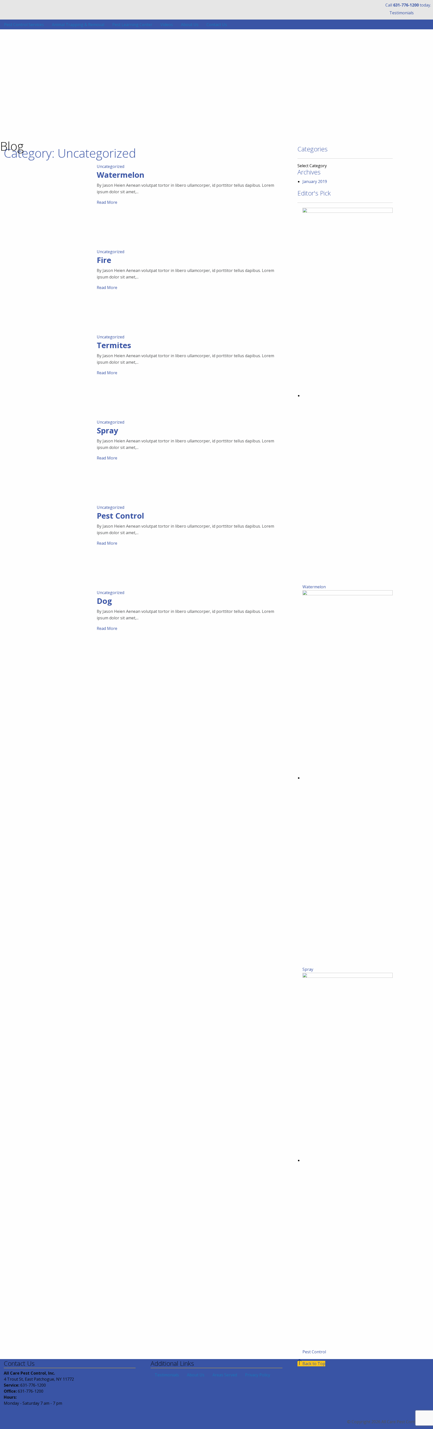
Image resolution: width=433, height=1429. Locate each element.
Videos (166, 24)
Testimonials (401, 13)
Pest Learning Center (132, 24)
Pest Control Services (24, 24)
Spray (107, 430)
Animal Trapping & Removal (78, 24)
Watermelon (120, 174)
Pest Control (120, 515)
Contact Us (216, 24)
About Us (189, 24)
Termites (114, 345)
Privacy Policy (257, 1375)
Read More (107, 202)
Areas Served (224, 1375)
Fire (104, 260)
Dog (104, 601)
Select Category (312, 166)
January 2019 (314, 181)
